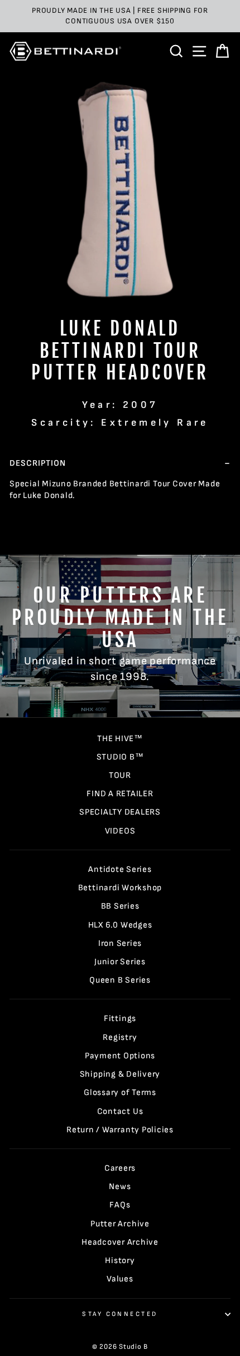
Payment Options (120, 1056)
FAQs (119, 1205)
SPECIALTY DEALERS (120, 812)
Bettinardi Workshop (120, 887)
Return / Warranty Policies (120, 1130)
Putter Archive (120, 1224)
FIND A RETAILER (120, 793)
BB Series (120, 906)
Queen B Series (120, 980)
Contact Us (120, 1111)
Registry (120, 1037)
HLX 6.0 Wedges (120, 925)
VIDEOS (120, 831)
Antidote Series (119, 869)
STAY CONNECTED (119, 1314)
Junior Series (120, 961)
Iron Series (120, 943)
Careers (120, 1168)
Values (120, 1279)
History (120, 1260)
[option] (120, 16)
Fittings (120, 1018)
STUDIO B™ (120, 757)
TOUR (120, 775)
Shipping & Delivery (120, 1074)
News (120, 1186)
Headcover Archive (120, 1242)
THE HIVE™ (120, 738)
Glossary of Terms (120, 1092)
